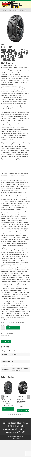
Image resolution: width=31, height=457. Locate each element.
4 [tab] (14, 414)
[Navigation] (28, 4)
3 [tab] (12, 414)
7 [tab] (20, 414)
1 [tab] (9, 414)
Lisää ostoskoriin (13, 328)
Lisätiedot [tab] (6, 341)
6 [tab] (18, 414)
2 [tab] (11, 414)
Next (28, 397)
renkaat (7, 335)
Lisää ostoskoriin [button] (8, 409)
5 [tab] (16, 414)
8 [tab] (22, 414)
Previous (2, 397)
